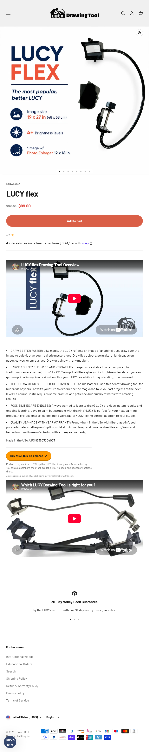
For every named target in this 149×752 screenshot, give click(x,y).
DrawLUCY (13, 183)
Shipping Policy (16, 678)
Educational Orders (19, 664)
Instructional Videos (20, 656)
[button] (10, 742)
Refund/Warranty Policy (22, 686)
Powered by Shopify (17, 736)
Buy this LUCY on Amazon (28, 456)
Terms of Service (17, 700)
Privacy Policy (15, 693)
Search (11, 671)
